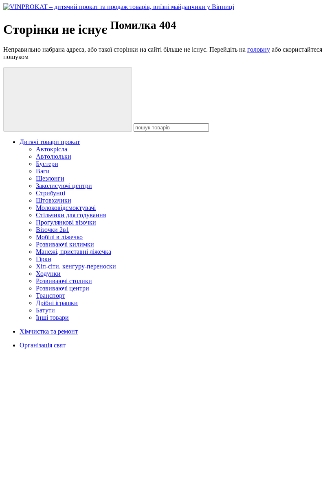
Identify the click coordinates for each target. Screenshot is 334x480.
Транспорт (50, 295)
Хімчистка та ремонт (49, 331)
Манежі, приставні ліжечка (73, 251)
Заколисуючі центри (64, 185)
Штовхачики (53, 200)
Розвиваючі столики (64, 280)
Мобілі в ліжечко (59, 236)
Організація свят (43, 345)
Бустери (47, 163)
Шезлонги (50, 178)
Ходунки (48, 273)
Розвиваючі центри (62, 288)
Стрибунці (50, 193)
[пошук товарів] (67, 99)
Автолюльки (53, 156)
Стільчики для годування (71, 215)
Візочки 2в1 (52, 229)
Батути (45, 310)
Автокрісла (51, 149)
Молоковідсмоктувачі (66, 207)
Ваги (43, 171)
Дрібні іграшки (57, 302)
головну (258, 49)
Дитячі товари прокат (50, 141)
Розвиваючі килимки (65, 244)
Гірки (43, 258)
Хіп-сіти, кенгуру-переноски (76, 266)
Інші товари (52, 317)
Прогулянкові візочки (66, 222)
